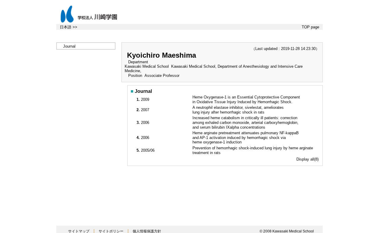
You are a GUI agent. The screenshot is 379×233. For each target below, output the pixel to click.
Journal (69, 46)
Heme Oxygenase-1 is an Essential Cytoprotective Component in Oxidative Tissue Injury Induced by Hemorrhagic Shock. (246, 99)
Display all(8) (307, 159)
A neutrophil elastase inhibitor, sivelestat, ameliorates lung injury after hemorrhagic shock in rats (238, 109)
